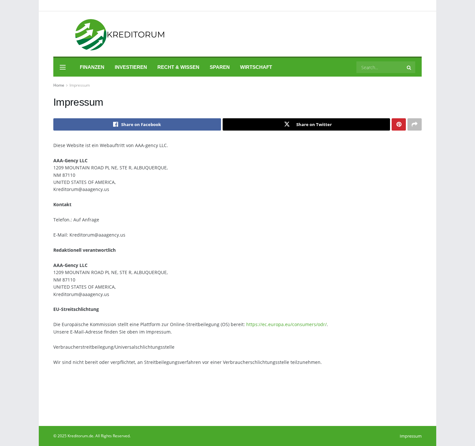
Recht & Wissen (178, 67)
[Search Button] (409, 67)
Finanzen (92, 67)
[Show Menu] (63, 67)
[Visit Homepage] (111, 34)
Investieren (131, 67)
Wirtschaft (256, 67)
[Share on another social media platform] (414, 124)
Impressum (79, 85)
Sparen (220, 67)
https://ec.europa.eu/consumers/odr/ (286, 324)
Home (58, 85)
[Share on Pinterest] (399, 124)
